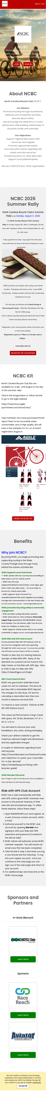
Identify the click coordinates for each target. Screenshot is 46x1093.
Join (43, 4)
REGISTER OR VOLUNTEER (23, 353)
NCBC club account (19, 648)
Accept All (23, 1086)
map (27, 312)
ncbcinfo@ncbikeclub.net (32, 604)
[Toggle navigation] (22, 4)
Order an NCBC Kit (23, 518)
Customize (36, 1082)
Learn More (23, 959)
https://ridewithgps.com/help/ (16, 672)
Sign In (37, 4)
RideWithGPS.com (20, 813)
